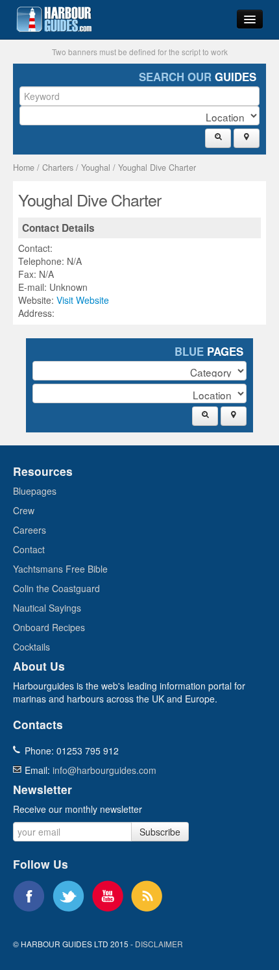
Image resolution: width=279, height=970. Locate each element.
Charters (57, 167)
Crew (23, 510)
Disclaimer (159, 943)
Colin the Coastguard (56, 588)
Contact (29, 549)
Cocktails (31, 646)
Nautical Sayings (47, 607)
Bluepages (34, 490)
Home (23, 167)
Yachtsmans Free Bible (60, 568)
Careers (29, 529)
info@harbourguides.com (104, 770)
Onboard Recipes (49, 627)
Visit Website (82, 299)
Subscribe (160, 831)
